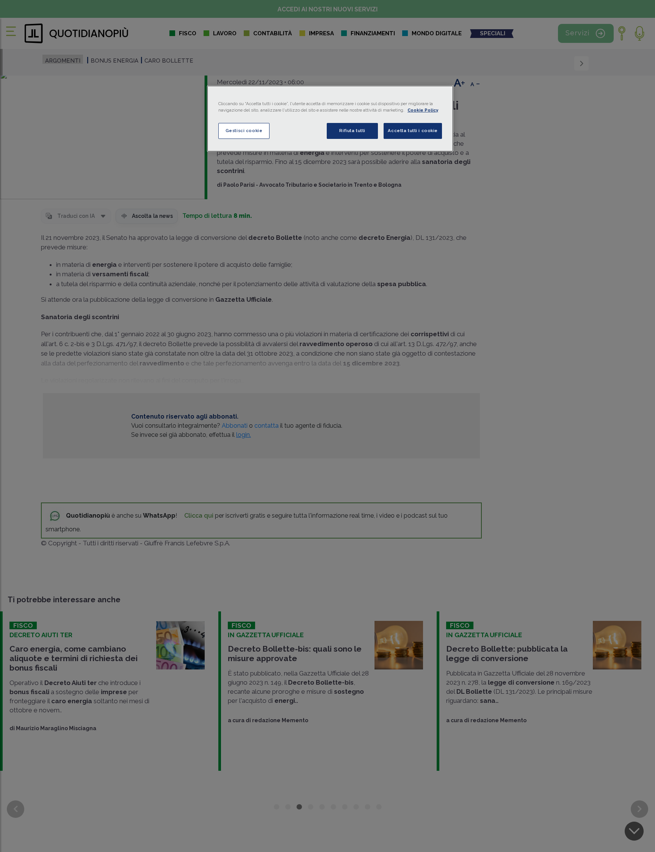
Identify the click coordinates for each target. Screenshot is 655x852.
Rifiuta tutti (352, 130)
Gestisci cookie (244, 130)
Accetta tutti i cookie (413, 130)
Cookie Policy (422, 110)
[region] (330, 118)
